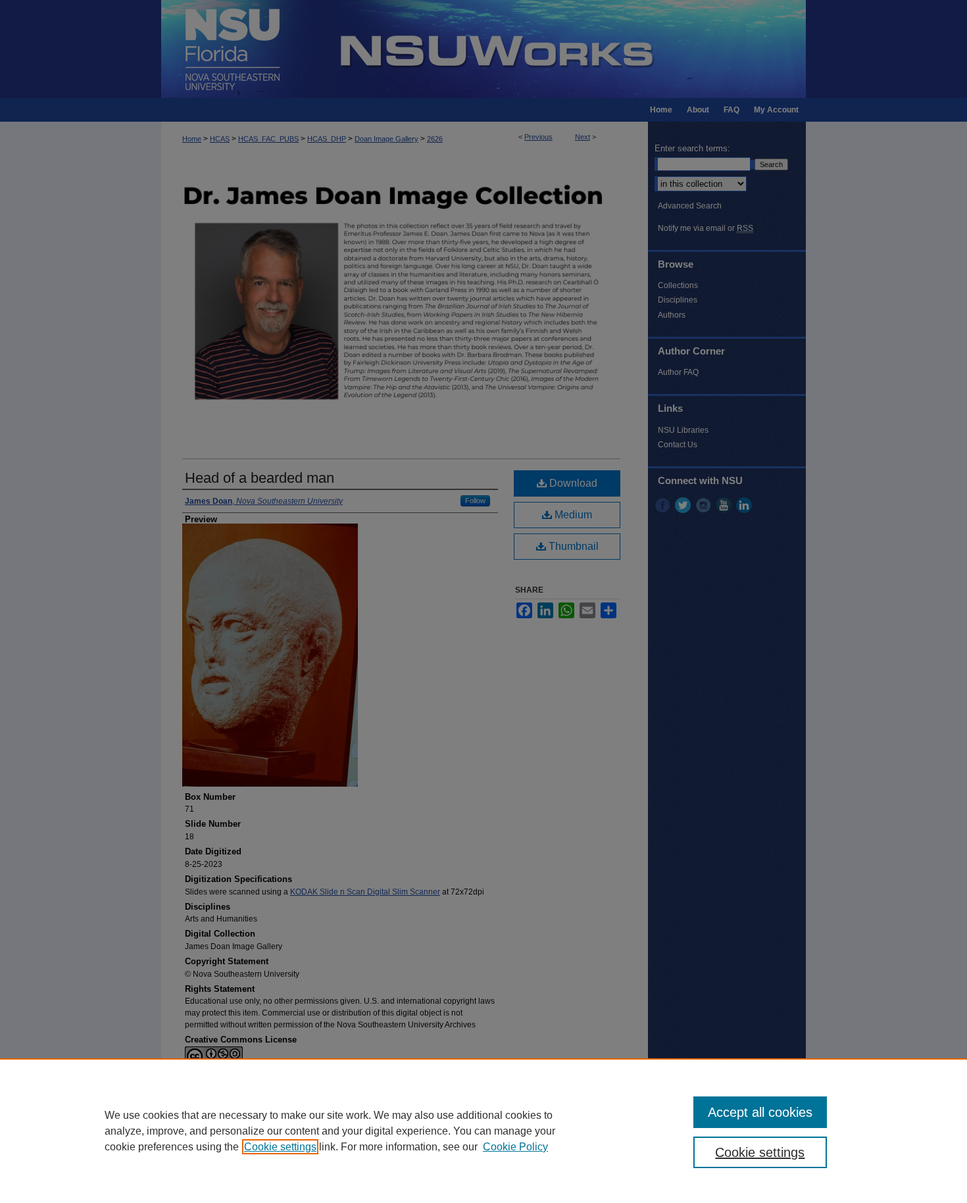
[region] (483, 1130)
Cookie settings (280, 1146)
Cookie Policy (515, 1146)
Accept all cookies (760, 1112)
